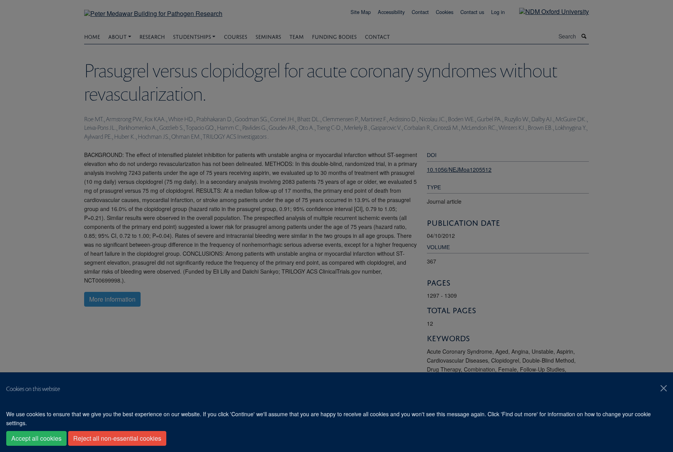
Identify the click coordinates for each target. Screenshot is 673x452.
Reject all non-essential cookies (117, 438)
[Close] (663, 388)
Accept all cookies (36, 438)
